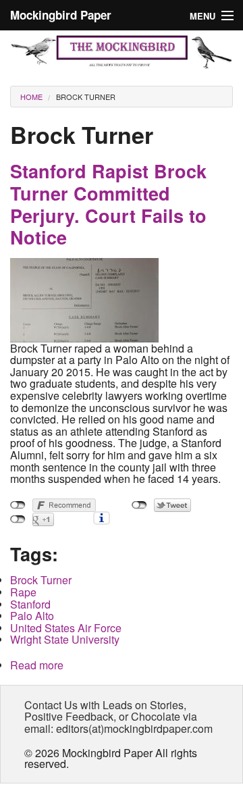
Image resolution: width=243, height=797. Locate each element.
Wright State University (64, 639)
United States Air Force (66, 628)
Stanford (30, 604)
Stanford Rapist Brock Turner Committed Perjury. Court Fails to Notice (108, 204)
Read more (36, 665)
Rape (23, 592)
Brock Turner (85, 96)
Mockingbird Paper (60, 15)
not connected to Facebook (18, 505)
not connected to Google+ (18, 519)
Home (31, 96)
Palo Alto (32, 615)
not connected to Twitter (139, 505)
